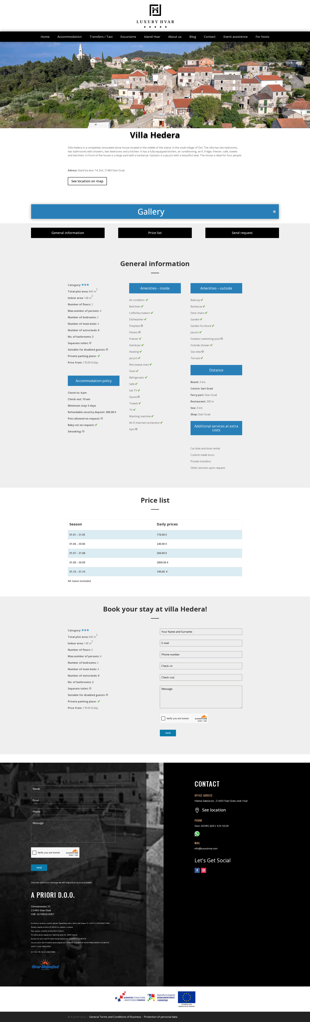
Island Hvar (152, 37)
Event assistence (235, 37)
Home (45, 37)
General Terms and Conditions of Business (115, 1017)
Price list (155, 233)
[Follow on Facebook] (197, 870)
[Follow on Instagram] (203, 870)
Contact (210, 37)
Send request (242, 233)
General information (68, 233)
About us (174, 37)
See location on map (87, 181)
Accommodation (69, 37)
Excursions (128, 37)
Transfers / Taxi (101, 37)
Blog (192, 37)
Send (167, 732)
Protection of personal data (160, 1017)
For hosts (262, 37)
